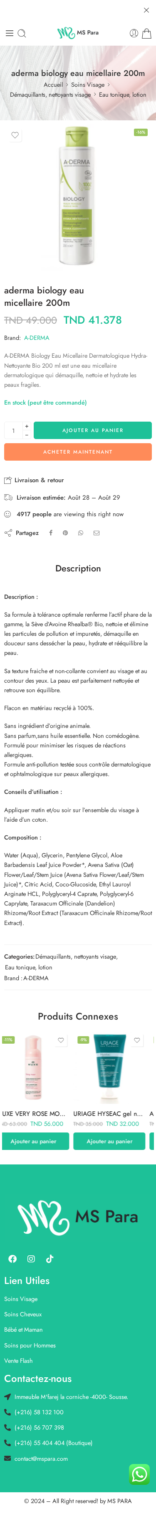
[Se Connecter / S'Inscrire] (134, 33)
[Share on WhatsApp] (80, 532)
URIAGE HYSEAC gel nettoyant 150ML (40, 1113)
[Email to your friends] (97, 532)
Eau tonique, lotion (122, 94)
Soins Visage (87, 84)
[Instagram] (31, 1259)
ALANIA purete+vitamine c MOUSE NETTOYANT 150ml (116, 1113)
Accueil (53, 84)
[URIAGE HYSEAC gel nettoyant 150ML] (40, 1068)
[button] (40, 1141)
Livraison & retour (38, 480)
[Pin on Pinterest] (65, 532)
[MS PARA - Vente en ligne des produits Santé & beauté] (78, 33)
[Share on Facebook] (50, 532)
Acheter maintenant (78, 452)
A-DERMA (37, 337)
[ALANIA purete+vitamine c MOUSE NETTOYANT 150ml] (116, 1068)
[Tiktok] (50, 1259)
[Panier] (146, 33)
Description (78, 568)
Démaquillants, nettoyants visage (50, 94)
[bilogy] (78, 198)
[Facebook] (12, 1259)
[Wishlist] (15, 135)
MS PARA (119, 1500)
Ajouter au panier (93, 430)
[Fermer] (146, 10)
